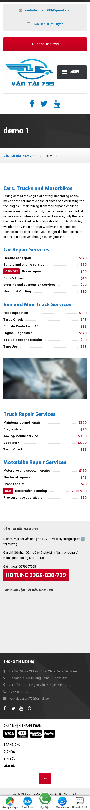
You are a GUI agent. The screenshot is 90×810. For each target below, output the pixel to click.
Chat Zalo (27, 807)
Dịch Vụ (9, 752)
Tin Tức (9, 759)
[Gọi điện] (45, 799)
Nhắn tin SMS (79, 807)
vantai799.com (23, 794)
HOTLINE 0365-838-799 (36, 575)
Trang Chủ (11, 745)
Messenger (62, 807)
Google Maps (10, 807)
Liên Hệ (9, 766)
